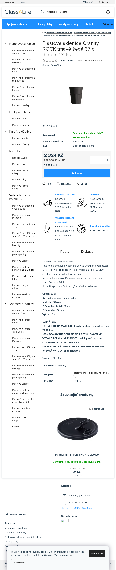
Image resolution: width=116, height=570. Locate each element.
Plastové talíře (19, 164)
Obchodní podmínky (15, 532)
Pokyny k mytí (12, 541)
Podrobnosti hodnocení (90, 60)
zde (72, 555)
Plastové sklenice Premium (21, 61)
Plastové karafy (20, 138)
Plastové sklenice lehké (21, 321)
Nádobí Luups (19, 157)
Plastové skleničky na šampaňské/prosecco (23, 234)
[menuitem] (16, 24)
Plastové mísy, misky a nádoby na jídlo (23, 400)
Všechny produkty (21, 304)
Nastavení (19, 562)
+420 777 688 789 (78, 502)
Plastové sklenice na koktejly (23, 88)
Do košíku (76, 173)
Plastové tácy (19, 179)
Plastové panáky (20, 105)
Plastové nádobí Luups (20, 419)
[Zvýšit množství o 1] (107, 160)
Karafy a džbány (20, 131)
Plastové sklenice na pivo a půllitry (23, 97)
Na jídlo (14, 151)
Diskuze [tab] (87, 251)
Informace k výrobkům (16, 528)
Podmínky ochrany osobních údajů (23, 537)
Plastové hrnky (20, 118)
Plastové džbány (20, 144)
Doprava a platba (13, 546)
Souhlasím (97, 553)
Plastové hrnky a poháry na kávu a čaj (23, 268)
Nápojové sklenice (22, 43)
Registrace (103, 2)
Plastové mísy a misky (20, 172)
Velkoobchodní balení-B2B (19, 197)
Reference (9, 2)
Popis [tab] (64, 251)
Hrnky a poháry (19, 112)
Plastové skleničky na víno (23, 70)
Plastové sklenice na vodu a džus (23, 52)
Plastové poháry (20, 125)
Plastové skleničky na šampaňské (23, 79)
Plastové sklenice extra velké (21, 330)
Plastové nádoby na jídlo (22, 277)
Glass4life (56, 65)
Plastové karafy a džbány (21, 296)
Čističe (15, 426)
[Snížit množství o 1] (92, 160)
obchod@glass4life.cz (80, 495)
